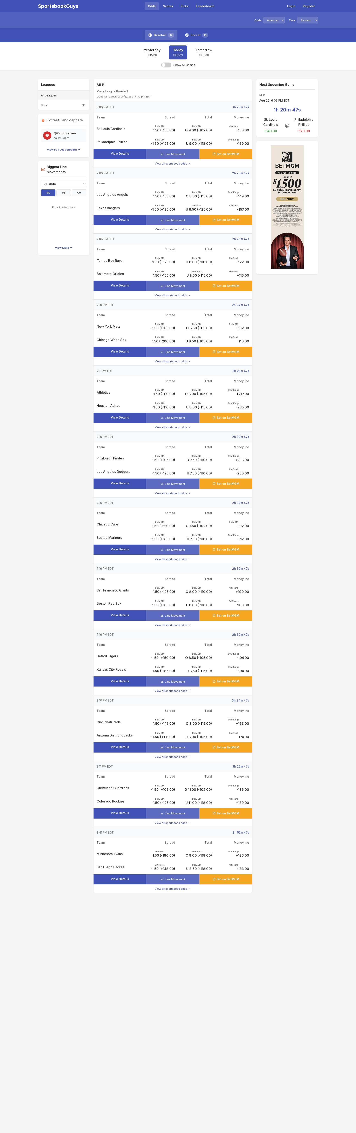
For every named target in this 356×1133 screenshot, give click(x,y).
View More (62, 247)
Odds (152, 6)
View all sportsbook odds (171, 163)
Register (309, 6)
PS (63, 192)
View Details (120, 153)
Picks (184, 6)
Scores (168, 6)
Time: (292, 20)
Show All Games (184, 65)
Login (291, 6)
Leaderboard (205, 6)
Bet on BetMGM (228, 154)
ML (48, 192)
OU (79, 192)
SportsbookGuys (58, 6)
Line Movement (175, 154)
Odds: (258, 20)
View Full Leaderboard (62, 149)
